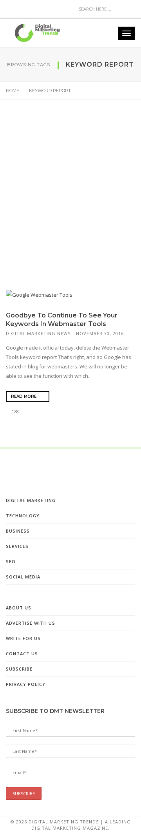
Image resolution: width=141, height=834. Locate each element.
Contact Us (22, 653)
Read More (24, 396)
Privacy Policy (25, 684)
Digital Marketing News (38, 333)
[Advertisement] (70, 201)
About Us (18, 608)
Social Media (23, 577)
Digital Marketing (31, 500)
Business (18, 531)
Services (17, 546)
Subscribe (19, 669)
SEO (11, 561)
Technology (23, 516)
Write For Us (23, 638)
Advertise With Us (30, 623)
